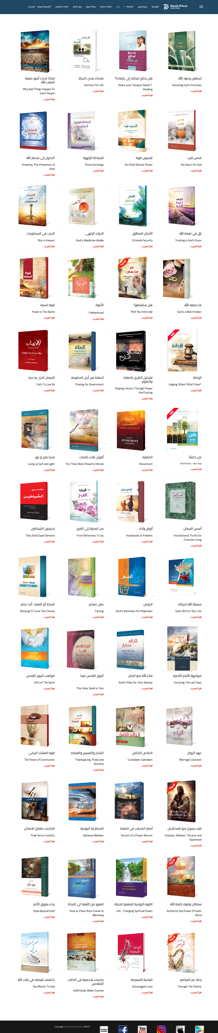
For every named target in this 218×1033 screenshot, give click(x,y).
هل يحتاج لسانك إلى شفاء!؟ (134, 78)
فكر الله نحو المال (140, 676)
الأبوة (100, 305)
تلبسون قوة (144, 158)
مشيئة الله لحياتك (190, 604)
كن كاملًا (195, 457)
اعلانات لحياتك (106, 6)
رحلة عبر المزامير (191, 980)
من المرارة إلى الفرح (90, 528)
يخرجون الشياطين (43, 528)
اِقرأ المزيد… (196, 91)
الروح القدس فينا (92, 676)
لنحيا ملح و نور (45, 457)
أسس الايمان (192, 528)
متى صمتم (96, 604)
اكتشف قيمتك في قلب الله (36, 980)
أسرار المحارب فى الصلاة (136, 828)
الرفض (148, 604)
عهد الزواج (194, 753)
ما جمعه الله (193, 305)
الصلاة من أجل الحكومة (87, 377)
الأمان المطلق (143, 233)
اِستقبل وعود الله (190, 78)
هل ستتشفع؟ (143, 305)
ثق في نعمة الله (190, 233)
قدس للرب (194, 158)
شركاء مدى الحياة (91, 78)
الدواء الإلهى (95, 233)
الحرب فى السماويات (41, 233)
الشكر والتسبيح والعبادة (87, 753)
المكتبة (130, 6)
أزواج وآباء (146, 528)
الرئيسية (155, 6)
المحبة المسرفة (142, 980)
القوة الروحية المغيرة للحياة (133, 904)
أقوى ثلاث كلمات (91, 457)
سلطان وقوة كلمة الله (186, 904)
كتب (118, 6)
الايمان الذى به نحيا (41, 377)
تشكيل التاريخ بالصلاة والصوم (138, 379)
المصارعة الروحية (92, 828)
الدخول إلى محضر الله (40, 158)
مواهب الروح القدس (40, 676)
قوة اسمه (47, 305)
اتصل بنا (31, 6)
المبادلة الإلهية (93, 158)
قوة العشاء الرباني (41, 753)
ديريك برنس (142, 6)
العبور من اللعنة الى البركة (86, 904)
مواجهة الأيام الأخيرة (187, 676)
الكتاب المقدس (61, 6)
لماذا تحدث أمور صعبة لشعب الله (40, 80)
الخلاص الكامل (142, 753)
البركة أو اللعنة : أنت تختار (38, 604)
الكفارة (148, 457)
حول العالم (77, 6)
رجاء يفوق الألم (44, 904)
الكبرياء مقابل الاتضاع (39, 828)
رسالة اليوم (91, 6)
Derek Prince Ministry (73, 1027)
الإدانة (197, 377)
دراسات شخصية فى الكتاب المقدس (86, 982)
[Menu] (201, 6)
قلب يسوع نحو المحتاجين (185, 828)
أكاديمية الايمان (44, 6)
